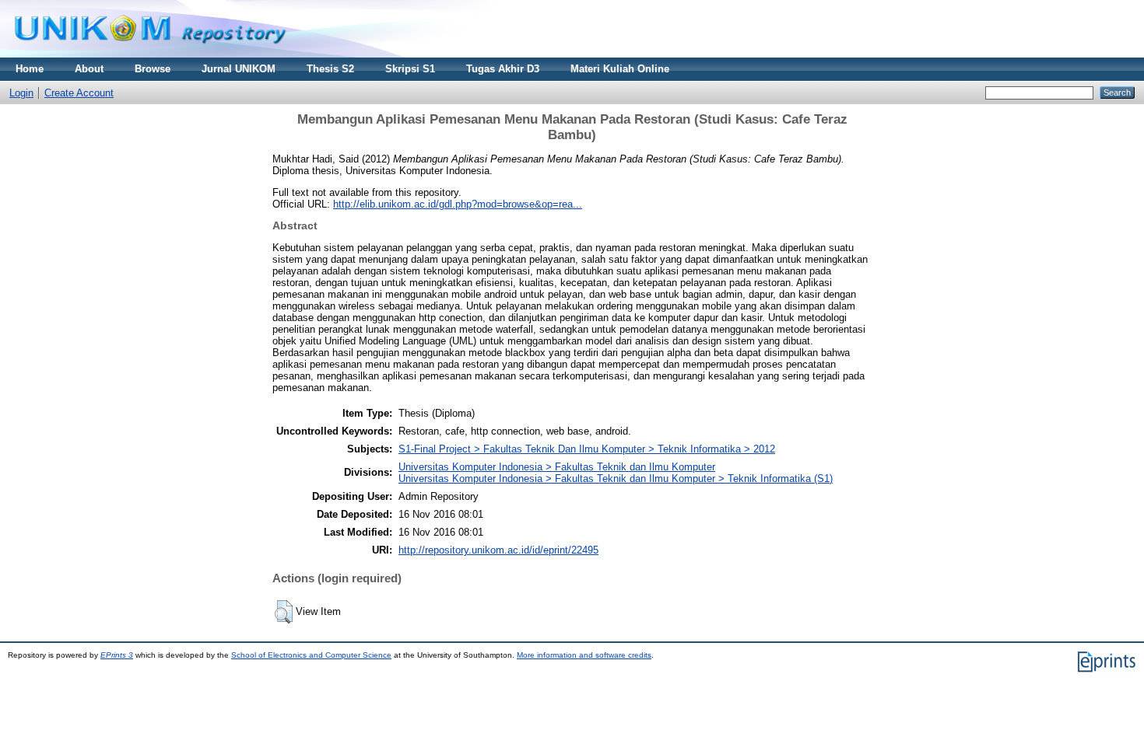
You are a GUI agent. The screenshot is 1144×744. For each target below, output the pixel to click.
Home (30, 69)
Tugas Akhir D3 (502, 69)
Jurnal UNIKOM (238, 69)
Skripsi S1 (410, 69)
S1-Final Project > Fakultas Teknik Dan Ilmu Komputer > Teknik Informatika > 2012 (586, 449)
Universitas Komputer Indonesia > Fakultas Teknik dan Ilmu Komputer (556, 467)
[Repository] (150, 54)
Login (21, 93)
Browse (152, 69)
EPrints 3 (116, 655)
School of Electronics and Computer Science (311, 655)
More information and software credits (584, 655)
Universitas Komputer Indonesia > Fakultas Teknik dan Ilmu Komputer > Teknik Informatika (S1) (615, 478)
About (89, 69)
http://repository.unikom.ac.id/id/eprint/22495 (498, 550)
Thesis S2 (330, 69)
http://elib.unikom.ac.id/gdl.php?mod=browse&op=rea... (457, 204)
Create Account (79, 93)
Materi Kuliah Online (619, 69)
